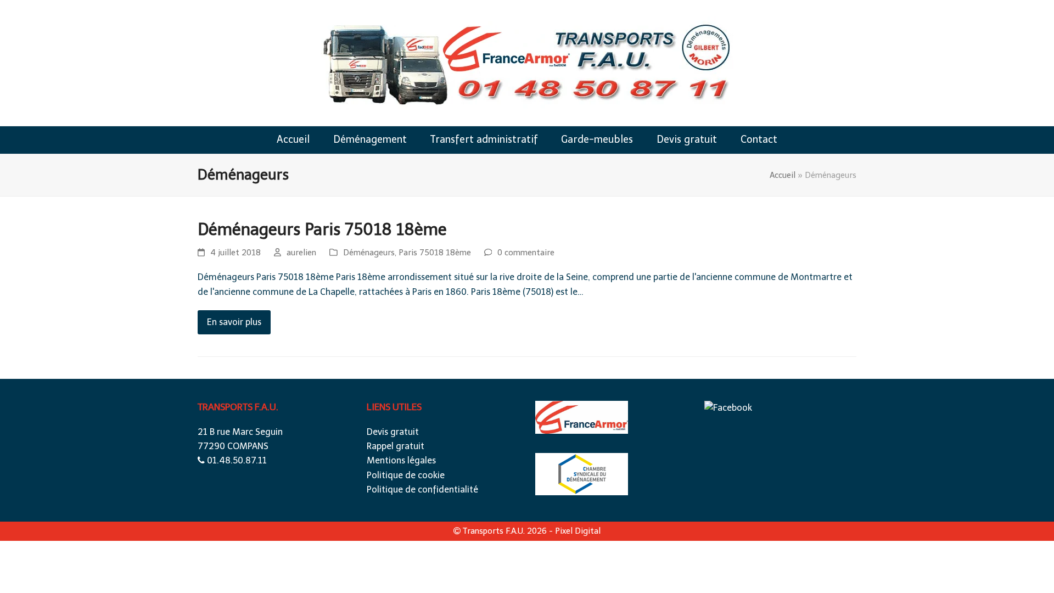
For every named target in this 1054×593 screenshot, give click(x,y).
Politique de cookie (406, 475)
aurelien (301, 253)
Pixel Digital (578, 531)
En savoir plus (234, 322)
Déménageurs (369, 253)
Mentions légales (401, 460)
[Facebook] (728, 407)
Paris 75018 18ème (435, 253)
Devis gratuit (393, 432)
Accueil (782, 175)
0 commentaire (525, 253)
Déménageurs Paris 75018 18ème (322, 229)
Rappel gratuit (395, 446)
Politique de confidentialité (422, 489)
